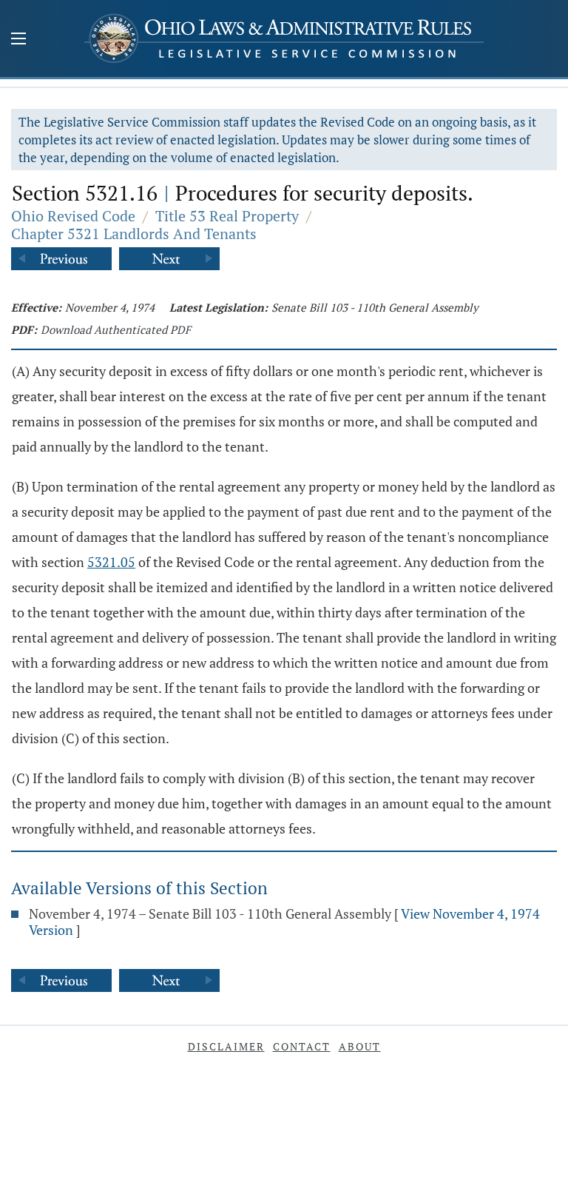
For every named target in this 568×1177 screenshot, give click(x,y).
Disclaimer (226, 1046)
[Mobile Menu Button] (18, 40)
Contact (302, 1046)
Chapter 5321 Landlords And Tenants (134, 234)
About (360, 1046)
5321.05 (111, 562)
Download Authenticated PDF (116, 329)
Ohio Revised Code (73, 216)
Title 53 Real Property (227, 216)
